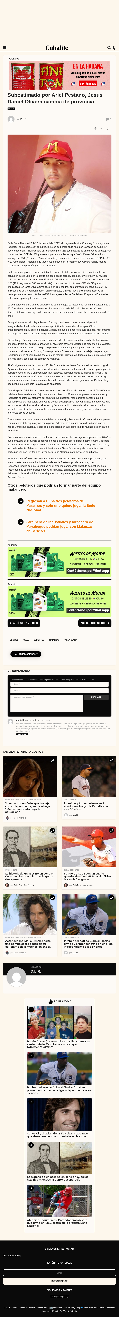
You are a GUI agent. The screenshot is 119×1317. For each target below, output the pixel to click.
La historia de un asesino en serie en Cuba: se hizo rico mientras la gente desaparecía (29, 876)
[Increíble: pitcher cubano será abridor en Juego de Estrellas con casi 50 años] (89, 776)
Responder (22, 734)
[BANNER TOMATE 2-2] (59, 75)
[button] (5, 48)
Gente (40, 800)
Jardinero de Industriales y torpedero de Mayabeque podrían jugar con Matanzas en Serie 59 (59, 526)
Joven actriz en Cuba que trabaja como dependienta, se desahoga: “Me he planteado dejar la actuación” (28, 808)
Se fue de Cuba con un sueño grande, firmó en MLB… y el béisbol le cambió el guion (87, 876)
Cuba (26, 640)
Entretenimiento (28, 800)
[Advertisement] (59, 21)
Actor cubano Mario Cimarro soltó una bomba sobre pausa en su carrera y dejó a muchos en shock (28, 943)
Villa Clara (70, 640)
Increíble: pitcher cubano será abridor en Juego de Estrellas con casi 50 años (87, 806)
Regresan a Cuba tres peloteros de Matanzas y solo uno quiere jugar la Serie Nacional (60, 505)
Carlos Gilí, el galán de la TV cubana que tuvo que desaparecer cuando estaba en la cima (57, 1135)
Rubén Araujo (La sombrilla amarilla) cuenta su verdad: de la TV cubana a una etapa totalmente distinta (58, 1044)
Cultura (15, 800)
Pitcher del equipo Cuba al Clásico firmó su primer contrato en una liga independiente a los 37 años (88, 943)
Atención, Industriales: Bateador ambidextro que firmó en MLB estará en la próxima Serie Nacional (57, 1223)
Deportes (39, 640)
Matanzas (54, 640)
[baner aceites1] (59, 562)
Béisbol (14, 640)
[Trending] (52, 760)
